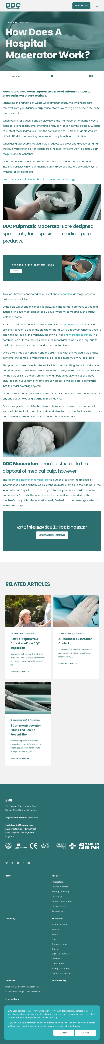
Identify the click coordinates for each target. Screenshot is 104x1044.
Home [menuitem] (8, 876)
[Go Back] (52, 76)
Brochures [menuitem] (56, 958)
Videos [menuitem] (55, 934)
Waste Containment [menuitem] (62, 901)
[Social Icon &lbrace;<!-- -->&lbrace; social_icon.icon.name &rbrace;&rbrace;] (7, 863)
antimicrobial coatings (77, 335)
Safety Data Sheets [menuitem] (61, 968)
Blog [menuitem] (54, 939)
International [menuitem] (12, 999)
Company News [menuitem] (59, 944)
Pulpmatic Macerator (73, 324)
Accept (63, 1032)
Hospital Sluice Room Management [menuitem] (22, 986)
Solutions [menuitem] (10, 981)
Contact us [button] (81, 5)
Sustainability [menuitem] (59, 981)
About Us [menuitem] (56, 929)
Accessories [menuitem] (57, 911)
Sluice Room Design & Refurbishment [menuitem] (23, 991)
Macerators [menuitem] (57, 882)
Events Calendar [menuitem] (59, 924)
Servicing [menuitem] (10, 919)
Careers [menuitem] (55, 949)
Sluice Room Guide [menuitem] (61, 953)
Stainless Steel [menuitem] (59, 906)
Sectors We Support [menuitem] (61, 973)
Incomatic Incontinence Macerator (29, 479)
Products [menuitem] (56, 876)
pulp (10, 154)
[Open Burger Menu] (97, 6)
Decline (85, 1032)
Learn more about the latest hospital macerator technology (39, 179)
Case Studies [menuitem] (58, 963)
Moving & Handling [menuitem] (60, 891)
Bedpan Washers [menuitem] (60, 886)
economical (65, 294)
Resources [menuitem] (57, 919)
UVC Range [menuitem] (57, 896)
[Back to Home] (13, 5)
